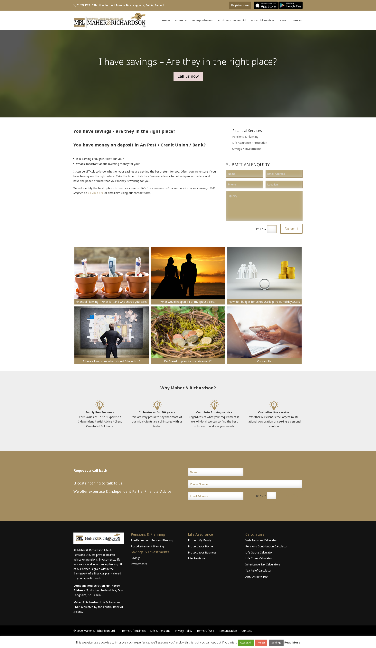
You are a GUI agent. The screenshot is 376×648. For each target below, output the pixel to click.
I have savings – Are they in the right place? (188, 61)
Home (166, 20)
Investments (139, 564)
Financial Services (262, 20)
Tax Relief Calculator (258, 570)
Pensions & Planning (245, 136)
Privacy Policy (183, 631)
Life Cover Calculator (258, 558)
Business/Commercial (232, 20)
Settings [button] (276, 642)
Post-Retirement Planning (147, 546)
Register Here (240, 5)
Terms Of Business (134, 631)
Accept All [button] (245, 642)
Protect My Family (200, 540)
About (179, 20)
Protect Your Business (202, 552)
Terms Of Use (205, 631)
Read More (292, 642)
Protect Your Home (200, 546)
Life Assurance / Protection (249, 143)
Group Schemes (202, 20)
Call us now (188, 76)
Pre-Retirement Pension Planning (152, 540)
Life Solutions (196, 558)
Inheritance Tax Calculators (262, 564)
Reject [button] (261, 642)
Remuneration (228, 631)
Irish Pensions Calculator (261, 540)
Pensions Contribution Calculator (266, 546)
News (283, 20)
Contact (297, 20)
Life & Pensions (160, 631)
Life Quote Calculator (259, 552)
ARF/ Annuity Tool (256, 576)
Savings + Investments (246, 149)
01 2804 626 (96, 193)
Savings (135, 558)
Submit (291, 228)
